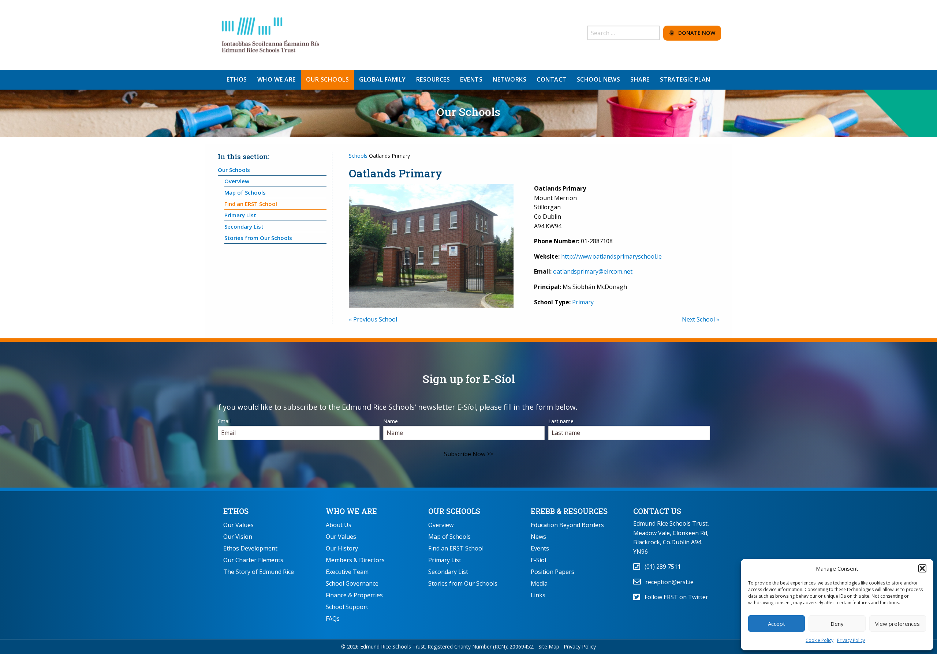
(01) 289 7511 (660, 567)
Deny (837, 623)
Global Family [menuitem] (382, 79)
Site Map (548, 646)
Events (540, 548)
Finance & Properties (354, 595)
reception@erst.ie (667, 582)
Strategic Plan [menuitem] (685, 79)
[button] (922, 568)
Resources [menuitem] (433, 79)
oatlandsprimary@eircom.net (592, 271)
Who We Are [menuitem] (276, 79)
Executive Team (347, 572)
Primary (583, 302)
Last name (561, 421)
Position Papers (552, 572)
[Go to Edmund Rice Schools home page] (271, 34)
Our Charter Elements (253, 560)
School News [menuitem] (598, 79)
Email (224, 421)
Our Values (238, 525)
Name (390, 421)
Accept (776, 623)
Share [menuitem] (640, 79)
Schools (358, 155)
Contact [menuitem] (552, 79)
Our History (342, 548)
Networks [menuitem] (509, 79)
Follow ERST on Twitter (674, 597)
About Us (338, 525)
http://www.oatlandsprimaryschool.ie (611, 256)
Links (538, 595)
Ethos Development (250, 548)
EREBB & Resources (569, 511)
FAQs (333, 618)
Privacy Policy (851, 640)
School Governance (352, 583)
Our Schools (234, 169)
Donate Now (695, 32)
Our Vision (237, 537)
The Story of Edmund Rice (258, 572)
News (538, 537)
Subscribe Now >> (468, 454)
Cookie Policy (819, 640)
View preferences (897, 623)
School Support (347, 607)
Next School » (700, 319)
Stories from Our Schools (258, 237)
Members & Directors (355, 560)
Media (539, 583)
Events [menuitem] (471, 79)
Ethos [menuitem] (237, 79)
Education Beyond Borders (567, 525)
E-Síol (538, 560)
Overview (236, 181)
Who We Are (351, 511)
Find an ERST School (250, 203)
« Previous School (373, 319)
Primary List (240, 215)
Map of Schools (245, 192)
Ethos (236, 511)
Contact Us (657, 511)
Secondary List (244, 226)
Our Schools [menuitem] (327, 79)
